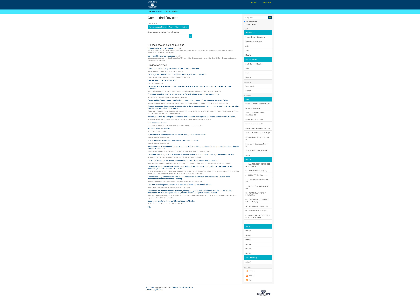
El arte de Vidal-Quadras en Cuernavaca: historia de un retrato (173, 140)
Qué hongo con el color (157, 122)
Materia (184, 27)
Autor (171, 27)
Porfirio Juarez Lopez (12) (254, 124)
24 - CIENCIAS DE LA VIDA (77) (256, 206)
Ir (190, 36)
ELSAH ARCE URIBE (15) (254, 119)
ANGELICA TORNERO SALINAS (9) (257, 133)
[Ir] (270, 17)
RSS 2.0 (252, 275)
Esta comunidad (251, 24)
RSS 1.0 (252, 271)
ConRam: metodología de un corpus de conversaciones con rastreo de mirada (179, 184)
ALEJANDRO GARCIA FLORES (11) (257, 128)
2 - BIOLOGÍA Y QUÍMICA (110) (256, 175)
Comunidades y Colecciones (255, 37)
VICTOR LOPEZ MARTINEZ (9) (256, 150)
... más (247, 155)
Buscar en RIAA (251, 22)
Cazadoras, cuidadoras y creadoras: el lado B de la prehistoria (173, 68)
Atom (250, 280)
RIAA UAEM (150, 287)
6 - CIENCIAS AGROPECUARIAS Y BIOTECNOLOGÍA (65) (257, 216)
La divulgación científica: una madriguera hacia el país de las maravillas (177, 74)
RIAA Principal (157, 11)
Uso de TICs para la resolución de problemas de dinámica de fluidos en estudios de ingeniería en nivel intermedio (189, 87)
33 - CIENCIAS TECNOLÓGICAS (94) (256, 180)
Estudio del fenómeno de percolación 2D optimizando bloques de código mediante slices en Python (188, 100)
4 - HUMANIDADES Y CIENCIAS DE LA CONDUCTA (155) (257, 165)
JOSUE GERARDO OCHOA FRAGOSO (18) (255, 114)
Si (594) (248, 262)
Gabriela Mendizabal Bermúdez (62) (258, 104)
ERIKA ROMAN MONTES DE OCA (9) (257, 138)
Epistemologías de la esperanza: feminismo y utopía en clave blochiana (177, 134)
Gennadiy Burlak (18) (252, 108)
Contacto (149, 290)
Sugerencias (158, 290)
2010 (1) (248, 253)
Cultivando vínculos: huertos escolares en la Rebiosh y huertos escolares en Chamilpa (183, 94)
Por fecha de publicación (157, 27)
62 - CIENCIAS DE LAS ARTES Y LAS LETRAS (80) (256, 200)
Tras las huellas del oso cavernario (162, 80)
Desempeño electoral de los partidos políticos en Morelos (171, 200)
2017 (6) (248, 235)
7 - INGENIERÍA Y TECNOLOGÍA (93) (256, 187)
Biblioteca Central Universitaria (182, 287)
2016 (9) (248, 231)
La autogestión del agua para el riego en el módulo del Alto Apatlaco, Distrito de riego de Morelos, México (191, 154)
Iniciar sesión (250, 86)
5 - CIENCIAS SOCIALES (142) (256, 170)
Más (149, 207)
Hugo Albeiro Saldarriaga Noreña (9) (256, 145)
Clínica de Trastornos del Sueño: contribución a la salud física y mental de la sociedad (183, 160)
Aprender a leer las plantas (159, 128)
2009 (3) (248, 249)
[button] (255, 2)
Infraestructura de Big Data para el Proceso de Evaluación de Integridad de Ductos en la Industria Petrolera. (192, 116)
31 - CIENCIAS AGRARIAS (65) (256, 211)
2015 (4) (248, 244)
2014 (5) (248, 240)
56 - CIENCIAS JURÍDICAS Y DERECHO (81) (255, 194)
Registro (248, 90)
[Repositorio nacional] (264, 292)
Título (177, 27)
